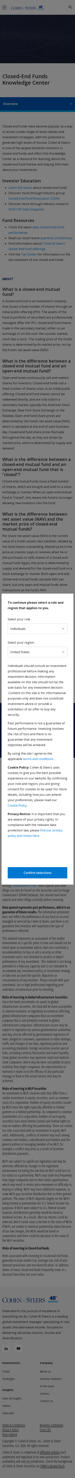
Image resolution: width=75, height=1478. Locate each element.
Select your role (19, 619)
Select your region (21, 642)
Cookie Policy (17, 805)
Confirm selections (38, 873)
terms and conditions (38, 759)
